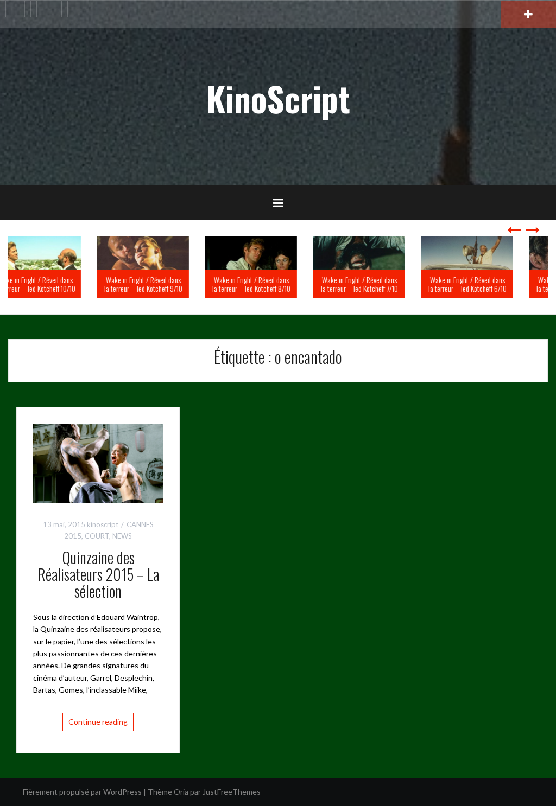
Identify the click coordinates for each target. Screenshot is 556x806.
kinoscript (102, 524)
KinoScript (278, 98)
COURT (97, 536)
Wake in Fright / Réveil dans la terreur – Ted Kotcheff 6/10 (495, 283)
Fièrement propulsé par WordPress (82, 791)
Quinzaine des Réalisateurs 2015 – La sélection (98, 574)
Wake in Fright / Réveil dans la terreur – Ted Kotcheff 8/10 (278, 283)
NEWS (122, 536)
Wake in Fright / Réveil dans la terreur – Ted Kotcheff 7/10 (386, 283)
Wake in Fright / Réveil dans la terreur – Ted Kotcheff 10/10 (62, 283)
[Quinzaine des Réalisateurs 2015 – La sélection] (98, 462)
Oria (181, 791)
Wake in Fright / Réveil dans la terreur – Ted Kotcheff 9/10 (170, 283)
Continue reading (98, 721)
